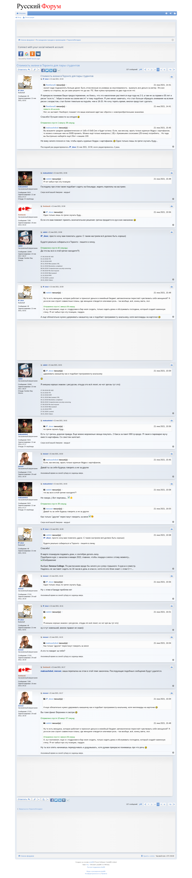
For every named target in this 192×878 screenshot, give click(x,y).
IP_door (21, 90)
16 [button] (170, 69)
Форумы (22, 13)
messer (20, 466)
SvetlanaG (51, 85)
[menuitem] (166, 13)
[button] (140, 69)
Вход (19, 17)
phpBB (91, 862)
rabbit (49, 179)
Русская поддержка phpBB (96, 867)
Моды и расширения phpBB (96, 871)
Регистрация (29, 17)
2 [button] (151, 69)
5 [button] (161, 69)
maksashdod (52, 128)
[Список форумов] (38, 5)
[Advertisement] (96, 29)
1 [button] (148, 69)
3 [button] (154, 69)
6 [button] (164, 69)
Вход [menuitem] (171, 13)
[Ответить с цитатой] (171, 76)
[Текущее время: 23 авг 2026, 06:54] (173, 40)
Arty (87, 864)
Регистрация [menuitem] (175, 13)
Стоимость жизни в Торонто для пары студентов (48, 65)
